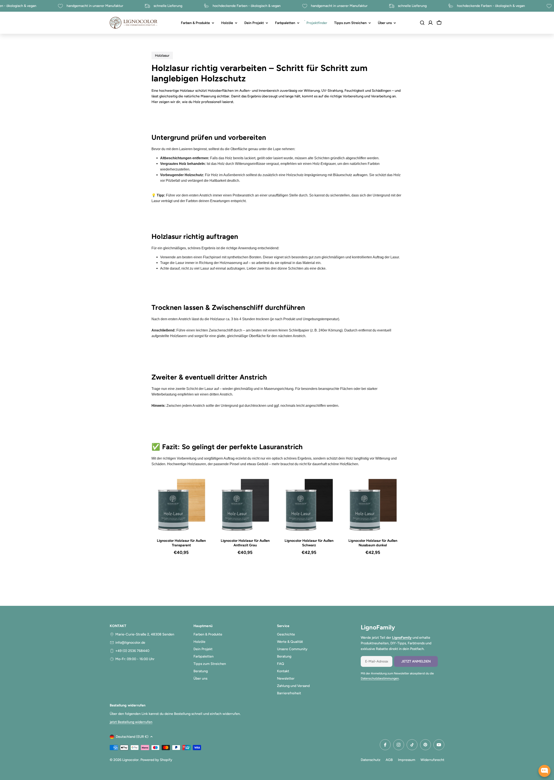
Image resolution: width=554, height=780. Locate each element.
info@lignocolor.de (130, 642)
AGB (389, 760)
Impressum (406, 760)
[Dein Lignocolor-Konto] (430, 22)
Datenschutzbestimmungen (380, 678)
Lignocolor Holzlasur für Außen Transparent (181, 543)
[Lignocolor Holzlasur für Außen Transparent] (181, 505)
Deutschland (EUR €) (132, 737)
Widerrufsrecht (432, 760)
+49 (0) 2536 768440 (132, 651)
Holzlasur (162, 55)
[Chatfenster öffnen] (544, 771)
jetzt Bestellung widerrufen (131, 722)
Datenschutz (370, 760)
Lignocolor (130, 760)
